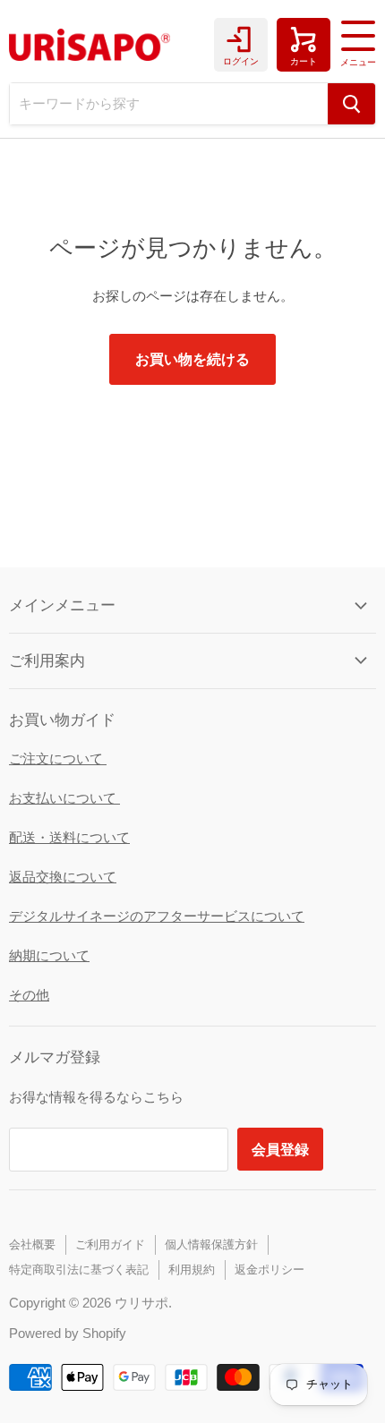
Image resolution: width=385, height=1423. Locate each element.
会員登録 (280, 1148)
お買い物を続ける (192, 358)
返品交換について (62, 876)
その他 (29, 994)
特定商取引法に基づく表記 (79, 1269)
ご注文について (58, 758)
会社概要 (32, 1244)
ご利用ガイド (110, 1244)
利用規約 (191, 1269)
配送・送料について (69, 837)
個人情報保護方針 (211, 1244)
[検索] (351, 103)
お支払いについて (64, 797)
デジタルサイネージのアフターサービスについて (156, 916)
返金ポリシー (269, 1269)
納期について (49, 955)
